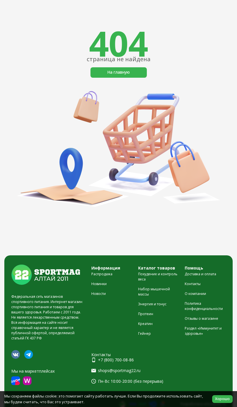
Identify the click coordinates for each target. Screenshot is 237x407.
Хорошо (222, 398)
